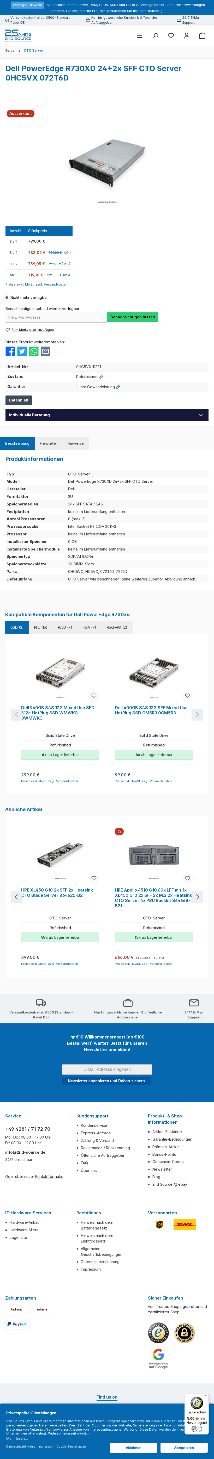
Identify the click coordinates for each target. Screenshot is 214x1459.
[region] (107, 163)
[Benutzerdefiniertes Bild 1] (159, 1225)
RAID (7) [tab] (65, 627)
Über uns (89, 1170)
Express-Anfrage (96, 1133)
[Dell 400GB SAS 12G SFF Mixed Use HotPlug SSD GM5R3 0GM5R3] (154, 674)
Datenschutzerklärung (100, 1261)
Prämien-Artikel (166, 1147)
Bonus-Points (164, 1154)
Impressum (91, 1269)
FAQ (84, 1163)
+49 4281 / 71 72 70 (27, 1129)
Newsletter (162, 1169)
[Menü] (139, 35)
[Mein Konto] (186, 35)
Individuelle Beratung (29, 415)
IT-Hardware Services (28, 1212)
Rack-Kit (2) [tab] (117, 627)
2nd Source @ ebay (169, 1184)
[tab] (17, 443)
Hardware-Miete (24, 1230)
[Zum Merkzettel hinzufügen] (94, 696)
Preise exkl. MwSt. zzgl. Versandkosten (36, 284)
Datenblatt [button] (18, 400)
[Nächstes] (197, 714)
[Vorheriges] (16, 714)
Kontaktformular (49, 1176)
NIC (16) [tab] (40, 627)
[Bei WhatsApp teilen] (34, 351)
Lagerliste (18, 1237)
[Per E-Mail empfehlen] (45, 351)
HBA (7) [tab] (89, 627)
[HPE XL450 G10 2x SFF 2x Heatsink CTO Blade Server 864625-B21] (60, 856)
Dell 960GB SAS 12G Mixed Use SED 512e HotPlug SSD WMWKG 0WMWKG (57, 713)
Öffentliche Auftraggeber (102, 1155)
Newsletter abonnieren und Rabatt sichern (106, 1081)
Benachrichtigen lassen (132, 317)
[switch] (197, 1429)
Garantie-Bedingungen (172, 1139)
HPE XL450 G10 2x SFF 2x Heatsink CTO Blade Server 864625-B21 (57, 893)
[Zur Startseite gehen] (18, 35)
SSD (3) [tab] (17, 627)
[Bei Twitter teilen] (22, 351)
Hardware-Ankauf (25, 1222)
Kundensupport (92, 1115)
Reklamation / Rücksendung (105, 1148)
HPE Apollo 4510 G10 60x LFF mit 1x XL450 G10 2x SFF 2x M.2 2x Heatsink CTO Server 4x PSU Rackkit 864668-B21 (153, 898)
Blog (156, 1176)
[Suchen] (155, 35)
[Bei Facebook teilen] (10, 351)
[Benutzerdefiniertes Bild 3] (16, 1324)
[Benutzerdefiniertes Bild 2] (184, 1225)
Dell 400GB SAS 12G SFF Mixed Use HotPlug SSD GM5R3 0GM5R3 (151, 710)
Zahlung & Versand (97, 1140)
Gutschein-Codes (168, 1161)
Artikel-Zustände (167, 1131)
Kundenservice (94, 1125)
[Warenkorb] (202, 35)
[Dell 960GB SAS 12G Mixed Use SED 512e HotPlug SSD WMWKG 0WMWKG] (60, 674)
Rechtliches (88, 1212)
